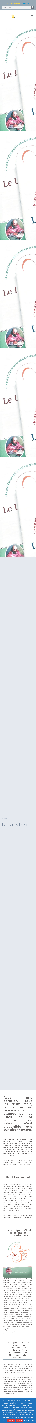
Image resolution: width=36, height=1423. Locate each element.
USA (28, 3)
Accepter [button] (11, 1420)
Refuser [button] (19, 1420)
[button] (32, 16)
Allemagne (23, 3)
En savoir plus (29, 1420)
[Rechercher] (32, 7)
